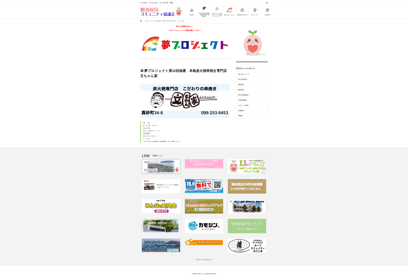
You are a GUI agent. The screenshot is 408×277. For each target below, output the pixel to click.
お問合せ (268, 15)
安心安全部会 (242, 79)
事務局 (240, 116)
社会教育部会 (242, 100)
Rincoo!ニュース (243, 74)
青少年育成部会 (243, 95)
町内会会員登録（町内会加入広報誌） (204, 14)
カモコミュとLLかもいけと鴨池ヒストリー (217, 14)
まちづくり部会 (243, 105)
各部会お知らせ (242, 15)
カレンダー (255, 15)
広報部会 (241, 110)
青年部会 (241, 84)
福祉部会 (241, 90)
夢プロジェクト (229, 15)
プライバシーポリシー (204, 260)
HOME (191, 15)
